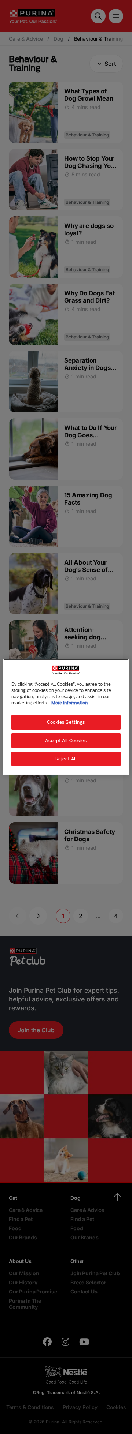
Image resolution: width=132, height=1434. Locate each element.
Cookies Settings (66, 722)
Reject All (66, 758)
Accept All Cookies (66, 740)
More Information (69, 702)
